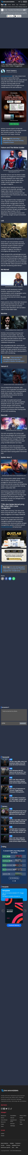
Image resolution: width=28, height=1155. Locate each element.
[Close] (22, 559)
